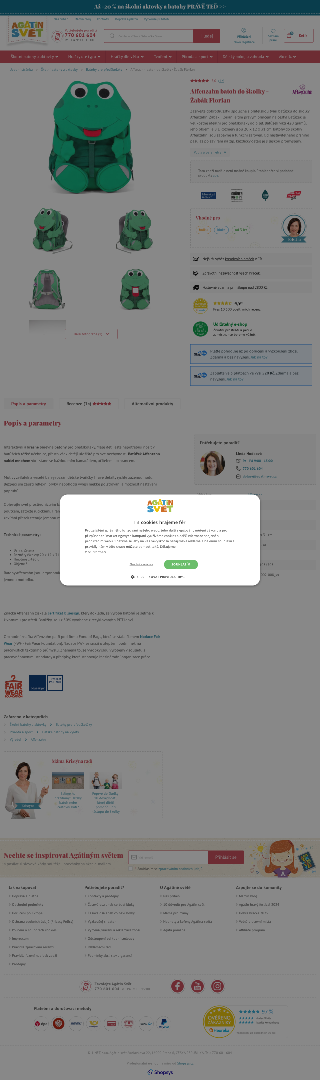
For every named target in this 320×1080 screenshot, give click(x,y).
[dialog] (160, 540)
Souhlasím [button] (181, 564)
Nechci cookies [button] (141, 564)
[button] (160, 576)
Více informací (95, 552)
